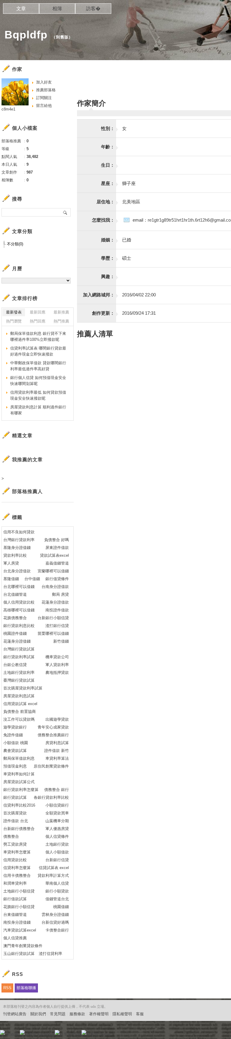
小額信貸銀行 (57, 805)
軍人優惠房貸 (57, 828)
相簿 (57, 8)
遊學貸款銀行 (15, 727)
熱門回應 (37, 321)
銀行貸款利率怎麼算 (20, 789)
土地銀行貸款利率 (19, 672)
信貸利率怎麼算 (17, 867)
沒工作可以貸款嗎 (19, 719)
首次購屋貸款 (15, 813)
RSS (7, 988)
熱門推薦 (61, 321)
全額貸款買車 (57, 813)
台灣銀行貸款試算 (19, 649)
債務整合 (11, 836)
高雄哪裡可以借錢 (19, 610)
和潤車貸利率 (15, 883)
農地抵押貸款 (57, 672)
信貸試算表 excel (54, 867)
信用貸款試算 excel (20, 703)
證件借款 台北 (15, 821)
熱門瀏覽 (14, 321)
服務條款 (77, 1014)
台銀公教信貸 (15, 664)
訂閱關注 (44, 97)
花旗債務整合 (15, 618)
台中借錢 (32, 579)
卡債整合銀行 (57, 930)
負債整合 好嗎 (56, 540)
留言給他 (44, 105)
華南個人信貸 (57, 883)
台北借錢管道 (15, 594)
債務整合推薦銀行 (53, 735)
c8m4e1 (8, 109)
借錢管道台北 (57, 899)
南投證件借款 (57, 610)
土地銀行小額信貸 (19, 891)
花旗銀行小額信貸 (19, 906)
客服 (140, 1014)
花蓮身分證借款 (55, 602)
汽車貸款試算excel (19, 930)
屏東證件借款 (57, 547)
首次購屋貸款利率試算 (22, 688)
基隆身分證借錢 (17, 547)
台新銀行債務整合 (19, 828)
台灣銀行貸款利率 (19, 540)
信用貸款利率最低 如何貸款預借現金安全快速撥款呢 (38, 395)
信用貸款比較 (15, 860)
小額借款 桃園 (15, 743)
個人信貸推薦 (15, 938)
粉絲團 (12, 1034)
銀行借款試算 (15, 899)
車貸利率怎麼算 (17, 852)
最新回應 (37, 312)
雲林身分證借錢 (55, 914)
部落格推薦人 (27, 491)
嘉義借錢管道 (57, 563)
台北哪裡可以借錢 (19, 586)
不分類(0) (15, 244)
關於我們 (38, 1014)
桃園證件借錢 (15, 633)
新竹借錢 (61, 641)
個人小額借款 (57, 852)
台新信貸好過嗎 (55, 922)
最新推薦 (61, 312)
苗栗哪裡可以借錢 (53, 633)
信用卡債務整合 (17, 875)
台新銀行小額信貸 (53, 618)
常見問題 (58, 1014)
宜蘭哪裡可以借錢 (53, 571)
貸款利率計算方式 (53, 875)
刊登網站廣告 (14, 1014)
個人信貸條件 (57, 836)
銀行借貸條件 (57, 579)
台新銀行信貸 (57, 860)
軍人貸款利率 (57, 664)
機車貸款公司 (57, 657)
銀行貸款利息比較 (19, 625)
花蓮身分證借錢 (17, 641)
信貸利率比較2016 (19, 805)
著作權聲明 (99, 1014)
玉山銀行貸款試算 (19, 953)
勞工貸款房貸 (15, 844)
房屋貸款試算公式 (19, 782)
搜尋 (65, 212)
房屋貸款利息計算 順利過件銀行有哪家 (38, 410)
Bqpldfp (26, 35)
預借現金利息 (15, 766)
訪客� (93, 8)
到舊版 (62, 37)
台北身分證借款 (17, 571)
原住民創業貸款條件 (51, 766)
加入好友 (44, 82)
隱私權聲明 (122, 1014)
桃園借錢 (61, 906)
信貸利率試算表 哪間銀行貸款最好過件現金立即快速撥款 (38, 351)
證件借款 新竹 (56, 750)
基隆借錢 (11, 579)
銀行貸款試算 (15, 797)
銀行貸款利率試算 (19, 657)
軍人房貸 (11, 563)
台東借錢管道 (15, 914)
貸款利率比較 (15, 555)
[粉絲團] (2, 1032)
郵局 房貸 (60, 594)
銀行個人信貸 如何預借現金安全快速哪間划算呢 (38, 380)
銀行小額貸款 (57, 891)
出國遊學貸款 (57, 719)
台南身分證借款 (55, 586)
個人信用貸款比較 (19, 602)
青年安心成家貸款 (53, 727)
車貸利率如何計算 (19, 774)
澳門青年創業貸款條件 (22, 946)
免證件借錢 (13, 735)
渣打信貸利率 (50, 953)
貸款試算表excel (54, 555)
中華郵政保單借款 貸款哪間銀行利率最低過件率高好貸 (38, 366)
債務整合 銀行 (56, 789)
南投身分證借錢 (17, 922)
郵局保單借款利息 (19, 758)
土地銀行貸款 (57, 844)
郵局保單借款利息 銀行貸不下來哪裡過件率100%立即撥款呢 (38, 336)
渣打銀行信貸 (57, 625)
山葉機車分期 (57, 821)
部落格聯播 (26, 988)
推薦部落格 (46, 90)
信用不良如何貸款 (19, 532)
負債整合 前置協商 (19, 711)
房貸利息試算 (57, 743)
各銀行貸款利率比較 (51, 797)
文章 (21, 8)
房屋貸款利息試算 (19, 696)
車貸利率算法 (57, 758)
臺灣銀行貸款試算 (19, 680)
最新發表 (14, 312)
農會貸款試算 (15, 750)
